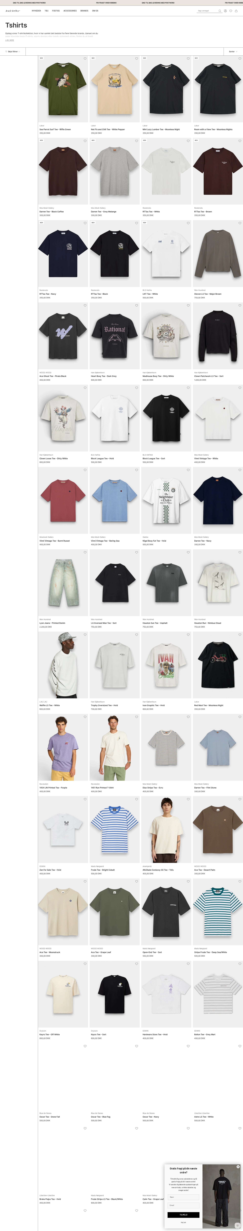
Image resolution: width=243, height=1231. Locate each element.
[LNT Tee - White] (166, 253)
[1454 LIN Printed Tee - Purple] (63, 747)
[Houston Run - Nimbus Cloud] (218, 582)
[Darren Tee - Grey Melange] (115, 171)
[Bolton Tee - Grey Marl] (218, 994)
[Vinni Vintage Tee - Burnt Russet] (63, 500)
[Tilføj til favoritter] (85, 59)
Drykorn (42, 1031)
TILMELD (183, 1215)
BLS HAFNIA (148, 455)
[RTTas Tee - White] (166, 171)
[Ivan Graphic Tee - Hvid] (166, 665)
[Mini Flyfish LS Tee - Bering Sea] (218, 1158)
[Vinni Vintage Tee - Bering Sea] (115, 500)
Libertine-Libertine (201, 1113)
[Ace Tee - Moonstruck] (63, 911)
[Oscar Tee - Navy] (166, 1076)
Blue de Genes (45, 1113)
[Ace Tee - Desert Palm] (218, 829)
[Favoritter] (231, 11)
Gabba (145, 537)
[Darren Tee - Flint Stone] (218, 747)
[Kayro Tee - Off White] (63, 994)
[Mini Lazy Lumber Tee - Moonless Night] (166, 89)
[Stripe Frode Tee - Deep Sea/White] (218, 911)
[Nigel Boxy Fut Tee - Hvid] (166, 500)
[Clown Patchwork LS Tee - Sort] (218, 335)
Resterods (147, 208)
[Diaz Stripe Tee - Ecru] (166, 747)
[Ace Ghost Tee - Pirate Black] (63, 335)
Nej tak (183, 1222)
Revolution (43, 784)
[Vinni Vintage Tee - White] (218, 418)
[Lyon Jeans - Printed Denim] (63, 582)
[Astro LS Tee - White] (218, 1076)
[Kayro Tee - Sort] (115, 994)
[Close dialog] (238, 1166)
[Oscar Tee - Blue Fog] (115, 1076)
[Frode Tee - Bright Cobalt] (115, 829)
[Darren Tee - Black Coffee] (63, 171)
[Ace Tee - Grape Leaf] (115, 911)
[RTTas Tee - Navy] (63, 253)
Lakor (41, 126)
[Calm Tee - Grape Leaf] (166, 1158)
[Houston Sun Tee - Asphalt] (166, 582)
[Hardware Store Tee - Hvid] (166, 994)
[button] (46, 11)
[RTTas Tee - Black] (115, 253)
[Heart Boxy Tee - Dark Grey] (115, 335)
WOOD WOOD (45, 373)
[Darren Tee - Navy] (218, 500)
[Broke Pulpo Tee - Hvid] (63, 1158)
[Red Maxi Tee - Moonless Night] (218, 665)
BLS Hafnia (147, 290)
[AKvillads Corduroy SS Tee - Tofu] (166, 829)
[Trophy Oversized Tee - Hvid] (115, 665)
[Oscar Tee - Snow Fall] (63, 1076)
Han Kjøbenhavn (98, 373)
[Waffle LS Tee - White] (63, 665)
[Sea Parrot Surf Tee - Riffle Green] (63, 89)
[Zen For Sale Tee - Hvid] (63, 829)
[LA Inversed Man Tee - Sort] (115, 582)
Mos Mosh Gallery (46, 208)
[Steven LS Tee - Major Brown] (218, 253)
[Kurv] (236, 11)
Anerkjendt (147, 866)
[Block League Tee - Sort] (166, 418)
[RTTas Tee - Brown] (218, 171)
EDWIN (42, 866)
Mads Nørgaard (97, 866)
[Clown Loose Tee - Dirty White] (63, 418)
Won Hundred (200, 290)
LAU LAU (43, 702)
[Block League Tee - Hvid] (115, 418)
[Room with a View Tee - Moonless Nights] (218, 89)
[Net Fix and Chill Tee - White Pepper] (115, 89)
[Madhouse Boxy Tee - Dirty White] (166, 335)
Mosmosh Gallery (46, 537)
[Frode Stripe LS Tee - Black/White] (115, 1158)
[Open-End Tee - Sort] (166, 911)
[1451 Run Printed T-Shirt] (115, 747)
